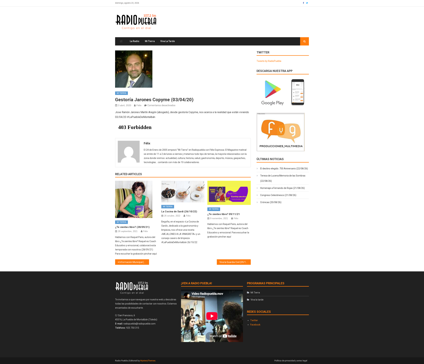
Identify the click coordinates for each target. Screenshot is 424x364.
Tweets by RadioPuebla (269, 61)
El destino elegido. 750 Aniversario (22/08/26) (284, 168)
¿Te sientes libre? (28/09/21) (132, 227)
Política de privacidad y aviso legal (290, 360)
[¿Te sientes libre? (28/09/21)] (137, 199)
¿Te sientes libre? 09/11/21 (223, 214)
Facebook (255, 324)
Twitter (254, 320)
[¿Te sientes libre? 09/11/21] (229, 193)
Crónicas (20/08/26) (270, 202)
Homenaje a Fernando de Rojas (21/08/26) (282, 188)
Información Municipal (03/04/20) (134, 262)
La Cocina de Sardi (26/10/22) (179, 211)
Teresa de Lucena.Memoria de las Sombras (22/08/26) (282, 178)
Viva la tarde (167, 41)
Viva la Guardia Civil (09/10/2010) (235, 262)
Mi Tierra (150, 41)
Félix (138, 105)
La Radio (134, 41)
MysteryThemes (147, 360)
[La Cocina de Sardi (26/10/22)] (183, 191)
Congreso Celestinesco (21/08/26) (278, 195)
